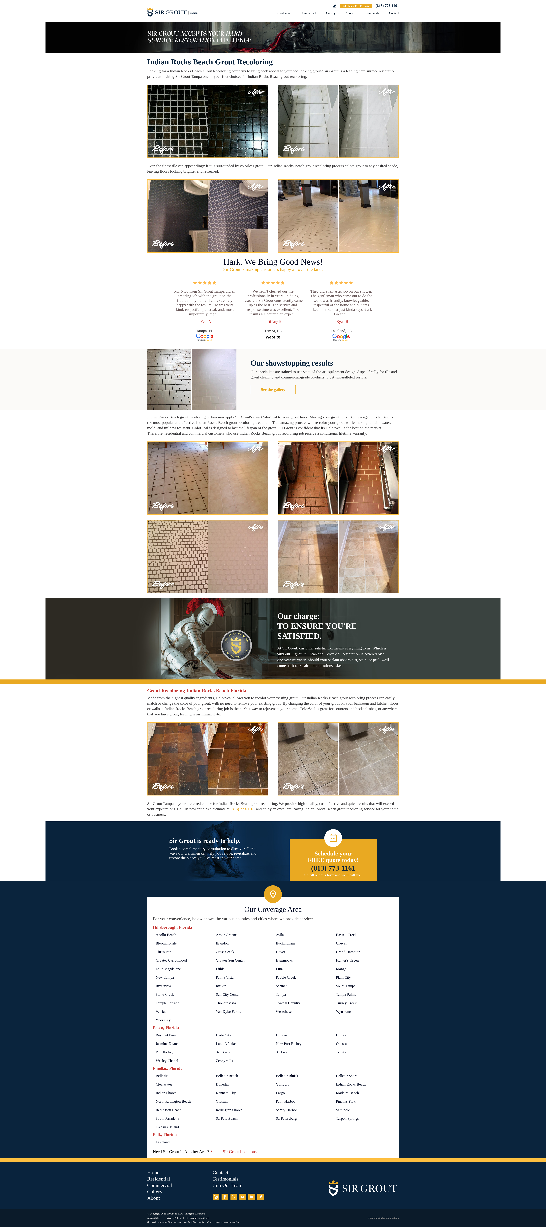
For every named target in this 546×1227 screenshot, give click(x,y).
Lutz (279, 969)
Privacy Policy (173, 1218)
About (349, 13)
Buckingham (285, 943)
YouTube (242, 1197)
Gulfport (282, 1084)
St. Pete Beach (227, 1118)
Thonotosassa (226, 1003)
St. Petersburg (286, 1118)
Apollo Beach (166, 935)
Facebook (225, 1197)
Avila (280, 935)
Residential (283, 13)
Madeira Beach (347, 1093)
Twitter (233, 1197)
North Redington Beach (173, 1101)
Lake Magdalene (168, 969)
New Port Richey (289, 1044)
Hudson (342, 1035)
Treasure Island (167, 1127)
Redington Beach (168, 1110)
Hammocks (284, 960)
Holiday (282, 1035)
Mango (341, 969)
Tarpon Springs (347, 1118)
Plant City (343, 977)
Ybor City (163, 1020)
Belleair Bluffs (287, 1076)
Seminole (343, 1110)
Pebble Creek (286, 977)
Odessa (341, 1044)
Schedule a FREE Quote (356, 6)
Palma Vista (225, 977)
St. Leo (281, 1052)
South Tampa (346, 986)
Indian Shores (166, 1093)
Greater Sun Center (230, 960)
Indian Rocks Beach (351, 1084)
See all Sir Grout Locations (233, 1151)
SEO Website (375, 1218)
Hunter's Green (347, 960)
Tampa (281, 994)
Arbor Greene (226, 935)
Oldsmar (222, 1101)
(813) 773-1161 (387, 6)
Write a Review (334, 6)
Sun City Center (228, 994)
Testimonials (371, 13)
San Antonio (225, 1052)
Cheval (341, 943)
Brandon (222, 943)
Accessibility (154, 1218)
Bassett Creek (346, 935)
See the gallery (273, 389)
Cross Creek (225, 952)
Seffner (281, 986)
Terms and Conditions (197, 1218)
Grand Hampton (348, 952)
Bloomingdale (166, 943)
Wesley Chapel (167, 1061)
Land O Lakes (226, 1044)
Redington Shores (229, 1110)
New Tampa (165, 977)
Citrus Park (164, 952)
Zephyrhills (224, 1061)
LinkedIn (251, 1197)
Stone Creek (165, 994)
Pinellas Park (345, 1101)
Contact (394, 13)
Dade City (223, 1035)
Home (153, 1172)
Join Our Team (227, 1185)
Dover (280, 952)
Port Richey (164, 1052)
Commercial (308, 13)
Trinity (341, 1052)
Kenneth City (226, 1093)
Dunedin (222, 1084)
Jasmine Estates (167, 1044)
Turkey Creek (346, 1003)
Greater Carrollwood (171, 960)
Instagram (216, 1197)
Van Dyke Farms (228, 1011)
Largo (280, 1093)
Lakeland (163, 1142)
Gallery (330, 13)
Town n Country (288, 1003)
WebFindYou (392, 1218)
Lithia (220, 969)
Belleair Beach (227, 1076)
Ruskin (221, 986)
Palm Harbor (285, 1101)
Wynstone (343, 1011)
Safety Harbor (286, 1110)
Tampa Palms (346, 994)
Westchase (284, 1011)
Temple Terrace (167, 1003)
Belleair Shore (346, 1076)
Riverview (163, 986)
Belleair (161, 1076)
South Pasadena (167, 1118)
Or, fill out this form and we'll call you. (333, 875)
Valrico (161, 1011)
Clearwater (164, 1084)
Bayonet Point (166, 1035)
